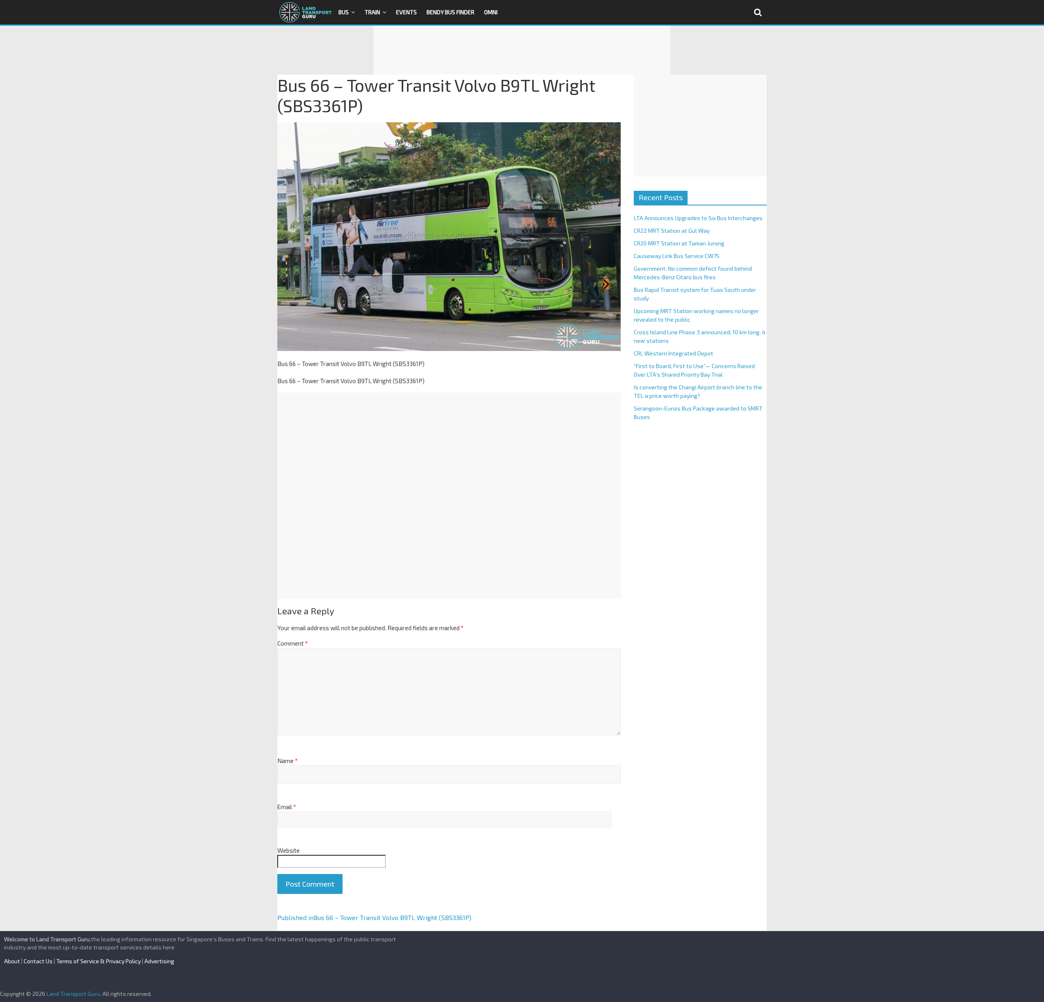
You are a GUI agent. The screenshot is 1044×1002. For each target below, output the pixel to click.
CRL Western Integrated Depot (673, 353)
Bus (343, 12)
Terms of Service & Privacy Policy (98, 961)
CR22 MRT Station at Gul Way (672, 230)
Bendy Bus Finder (450, 12)
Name (287, 760)
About (12, 961)
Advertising (159, 961)
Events (406, 12)
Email (286, 806)
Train (372, 12)
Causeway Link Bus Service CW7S (676, 255)
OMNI (491, 12)
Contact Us (38, 961)
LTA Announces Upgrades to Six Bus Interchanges (698, 217)
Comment (292, 643)
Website (288, 850)
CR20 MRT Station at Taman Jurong (679, 243)
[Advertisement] (522, 50)
